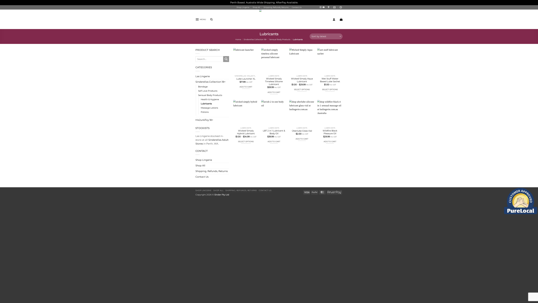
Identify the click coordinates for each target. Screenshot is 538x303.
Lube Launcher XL (245, 78)
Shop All (256, 7)
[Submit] (226, 59)
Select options (302, 89)
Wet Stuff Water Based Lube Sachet (330, 80)
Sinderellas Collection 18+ (255, 39)
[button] (200, 19)
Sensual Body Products (279, 39)
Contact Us (297, 7)
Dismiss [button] (303, 2)
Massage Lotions (209, 107)
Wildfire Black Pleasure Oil (330, 132)
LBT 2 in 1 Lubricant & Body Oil (274, 132)
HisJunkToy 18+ (204, 120)
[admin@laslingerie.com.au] (334, 7)
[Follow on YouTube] (323, 7)
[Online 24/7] (341, 7)
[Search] (211, 19)
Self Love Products (207, 90)
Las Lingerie (202, 76)
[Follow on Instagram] (321, 7)
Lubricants (206, 103)
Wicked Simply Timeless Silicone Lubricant (274, 81)
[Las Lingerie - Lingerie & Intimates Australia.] (269, 19)
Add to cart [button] (246, 87)
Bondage (203, 86)
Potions (205, 112)
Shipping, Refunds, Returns (276, 7)
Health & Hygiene (210, 99)
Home (238, 39)
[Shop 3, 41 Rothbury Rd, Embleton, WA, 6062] (329, 7)
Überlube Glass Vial (302, 130)
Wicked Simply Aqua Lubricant (302, 80)
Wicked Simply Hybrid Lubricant (246, 132)
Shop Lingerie (242, 7)
